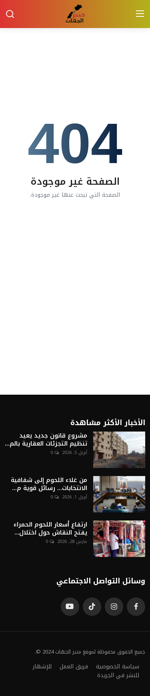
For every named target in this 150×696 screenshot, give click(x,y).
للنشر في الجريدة (118, 675)
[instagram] (114, 606)
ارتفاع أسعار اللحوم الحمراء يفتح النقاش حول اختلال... (50, 528)
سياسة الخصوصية (117, 666)
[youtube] (70, 606)
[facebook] (136, 606)
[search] (10, 14)
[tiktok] (92, 606)
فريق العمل (74, 666)
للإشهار (42, 666)
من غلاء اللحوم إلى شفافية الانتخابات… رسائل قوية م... (49, 484)
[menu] (140, 14)
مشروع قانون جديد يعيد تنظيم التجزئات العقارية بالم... (46, 440)
